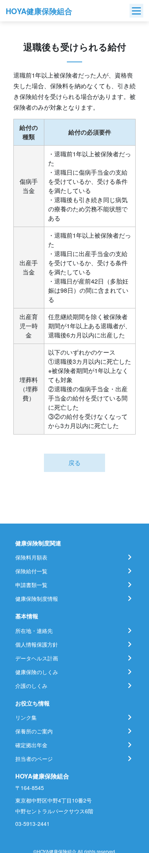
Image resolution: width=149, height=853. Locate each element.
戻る (74, 462)
